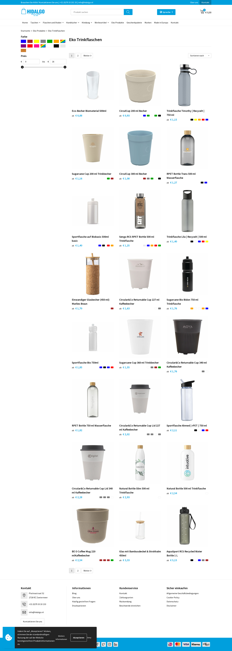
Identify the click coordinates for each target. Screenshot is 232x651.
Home (25, 22)
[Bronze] (23, 50)
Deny (89, 637)
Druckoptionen (79, 605)
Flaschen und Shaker (52, 22)
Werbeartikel (101, 22)
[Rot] (30, 46)
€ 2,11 (172, 430)
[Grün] (49, 41)
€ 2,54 (172, 493)
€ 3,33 (124, 560)
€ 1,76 (172, 308)
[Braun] (30, 41)
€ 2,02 (124, 434)
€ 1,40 (77, 245)
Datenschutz (172, 601)
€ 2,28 (77, 497)
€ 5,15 (172, 560)
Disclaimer (171, 605)
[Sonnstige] (63, 41)
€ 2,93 (124, 497)
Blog (74, 593)
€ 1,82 (77, 430)
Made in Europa (161, 22)
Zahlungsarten (126, 597)
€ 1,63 (124, 308)
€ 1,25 (124, 245)
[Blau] (23, 41)
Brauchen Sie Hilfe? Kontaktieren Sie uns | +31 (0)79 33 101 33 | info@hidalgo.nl (57, 2)
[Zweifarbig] (43, 46)
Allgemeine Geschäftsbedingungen (183, 593)
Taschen (34, 22)
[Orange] (56, 41)
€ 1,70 (77, 308)
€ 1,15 (172, 119)
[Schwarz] (56, 46)
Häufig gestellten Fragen (83, 601)
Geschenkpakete (134, 22)
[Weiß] (49, 46)
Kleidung (86, 22)
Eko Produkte (117, 22)
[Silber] (63, 46)
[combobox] (97, 12)
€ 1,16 (77, 178)
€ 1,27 (172, 182)
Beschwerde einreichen (129, 605)
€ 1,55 (124, 367)
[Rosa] (36, 46)
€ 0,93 (124, 115)
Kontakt (205, 2)
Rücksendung (125, 601)
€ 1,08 (124, 178)
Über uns (194, 2)
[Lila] (23, 46)
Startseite (25, 30)
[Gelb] (36, 41)
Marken (148, 22)
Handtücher (71, 22)
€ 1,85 (77, 367)
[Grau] (43, 41)
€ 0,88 (77, 115)
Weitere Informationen (61, 637)
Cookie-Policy (173, 597)
